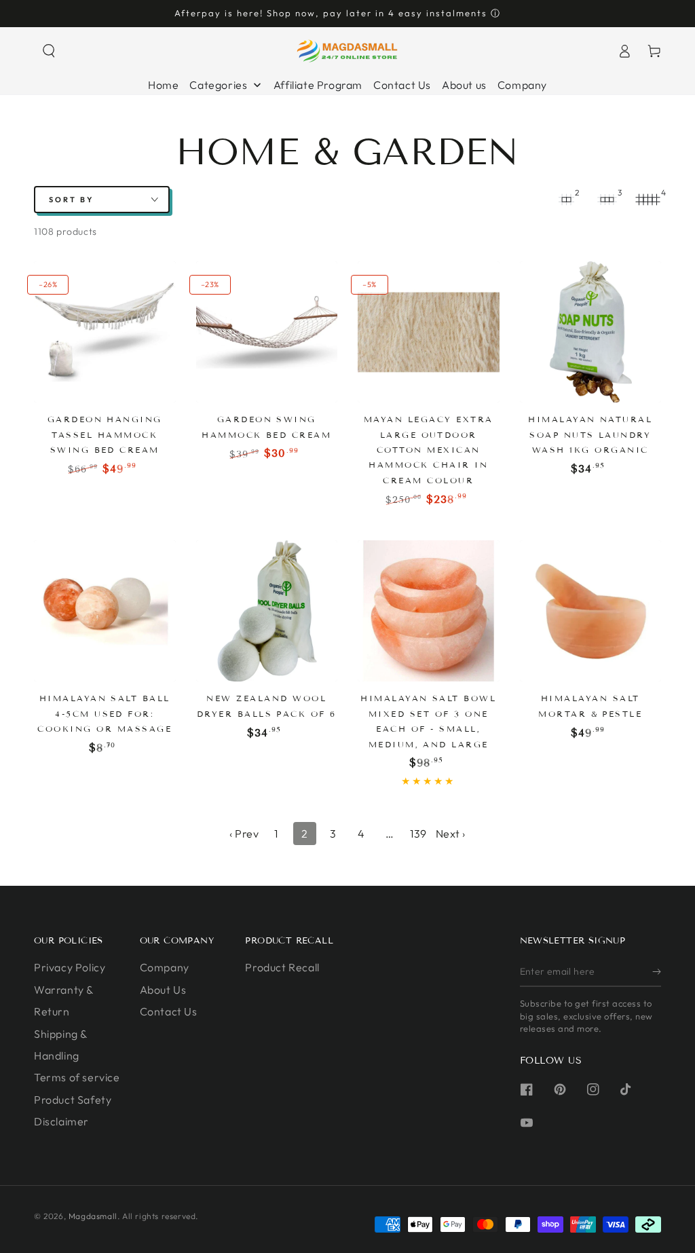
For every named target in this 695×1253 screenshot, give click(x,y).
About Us (163, 989)
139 (418, 833)
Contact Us (169, 1011)
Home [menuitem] (163, 85)
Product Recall (282, 967)
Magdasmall (93, 1216)
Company (164, 967)
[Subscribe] (656, 971)
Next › (451, 833)
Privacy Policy (69, 967)
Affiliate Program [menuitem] (318, 85)
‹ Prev (244, 833)
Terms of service (77, 1077)
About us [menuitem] (464, 85)
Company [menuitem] (522, 85)
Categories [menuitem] (218, 85)
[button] (49, 51)
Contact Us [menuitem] (402, 85)
